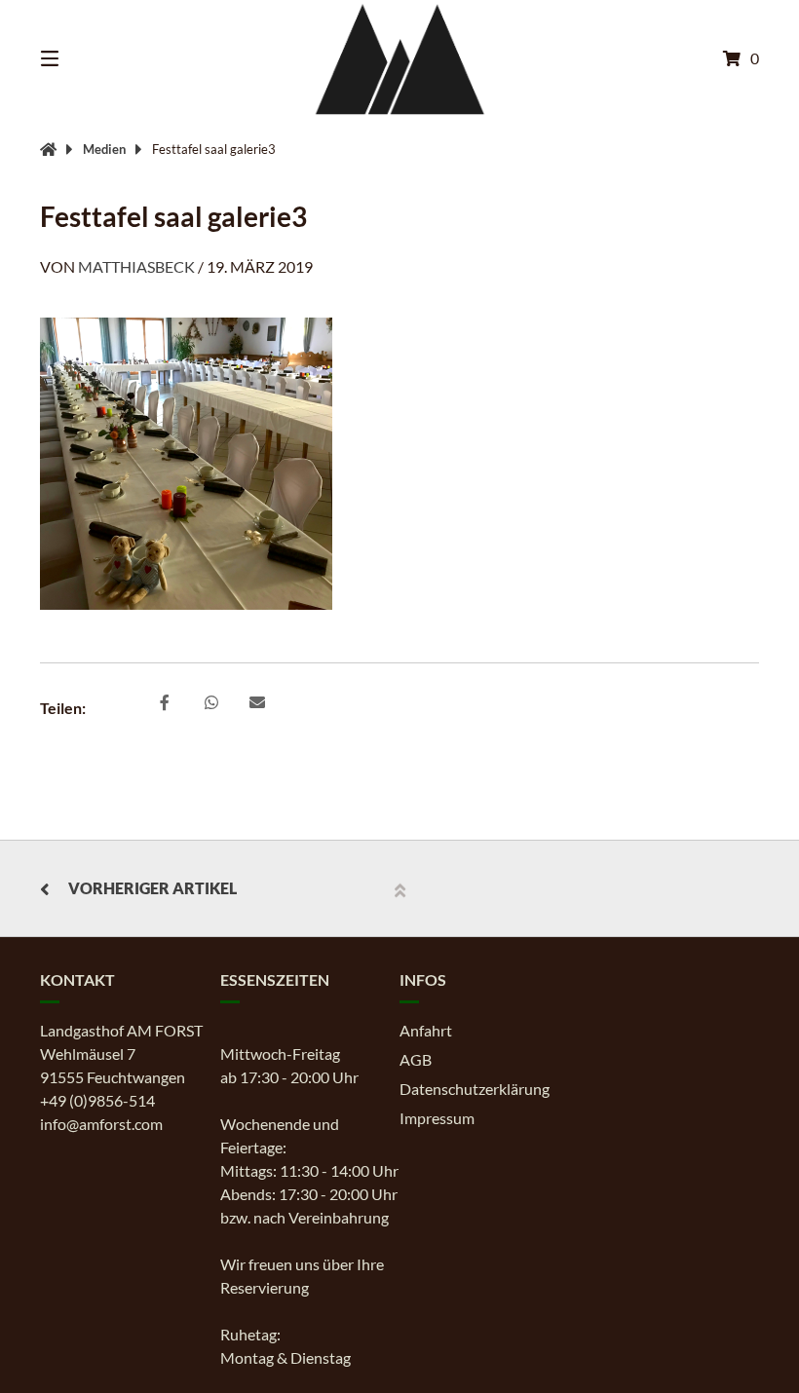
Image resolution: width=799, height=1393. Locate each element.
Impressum (437, 1118)
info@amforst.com (101, 1123)
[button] (165, 704)
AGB (416, 1059)
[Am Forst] (48, 149)
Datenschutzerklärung (475, 1088)
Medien (104, 149)
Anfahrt (426, 1030)
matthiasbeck (136, 266)
